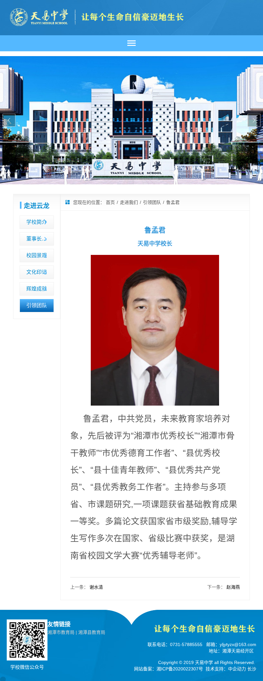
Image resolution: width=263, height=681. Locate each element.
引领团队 (36, 305)
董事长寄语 (39, 238)
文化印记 (36, 272)
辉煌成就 (36, 288)
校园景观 (36, 255)
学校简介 (36, 222)
